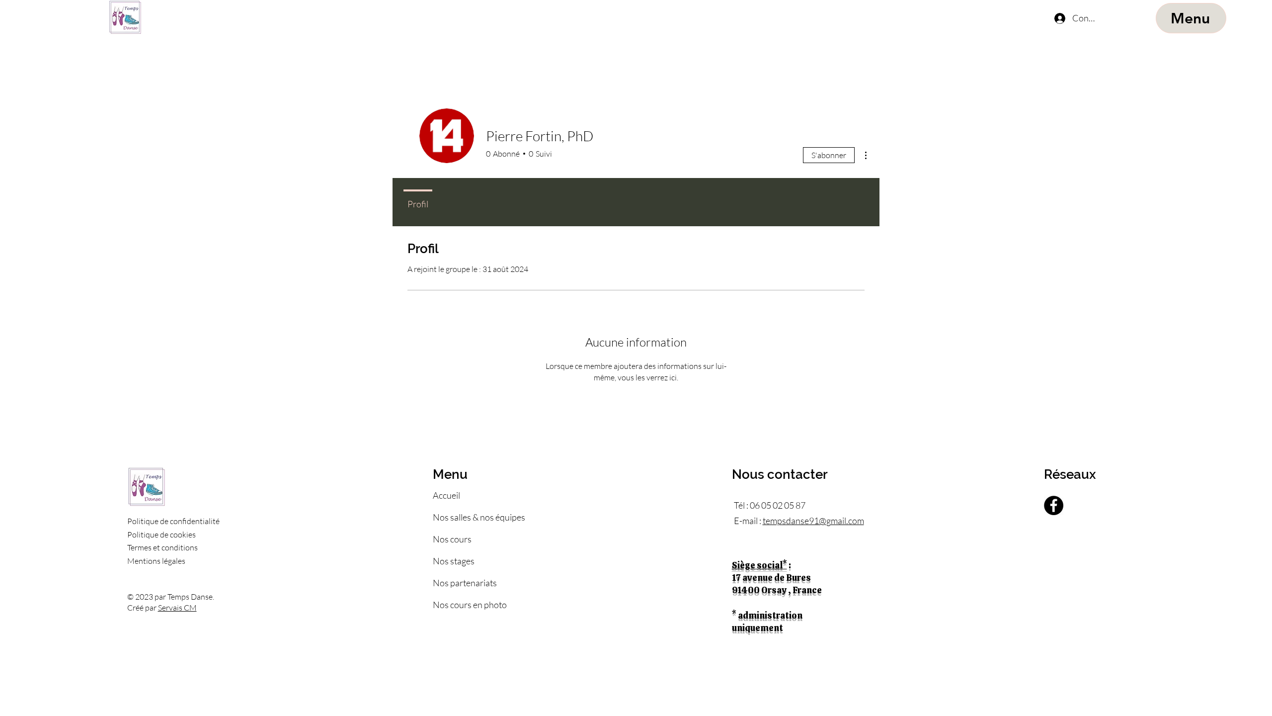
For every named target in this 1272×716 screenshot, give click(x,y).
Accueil (446, 495)
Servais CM (177, 608)
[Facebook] (1053, 505)
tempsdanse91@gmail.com (813, 520)
